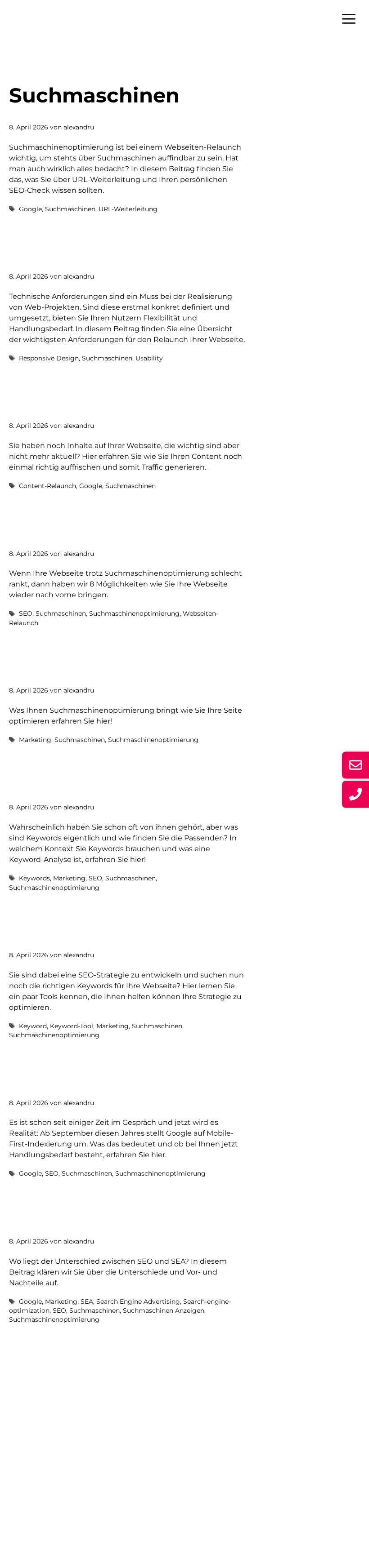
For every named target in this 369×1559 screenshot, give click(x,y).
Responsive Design (49, 358)
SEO (25, 613)
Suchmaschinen (70, 209)
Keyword (33, 1026)
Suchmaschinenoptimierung (134, 613)
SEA (87, 1301)
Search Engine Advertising (138, 1301)
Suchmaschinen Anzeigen (163, 1310)
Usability (149, 358)
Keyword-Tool (71, 1026)
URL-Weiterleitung (128, 209)
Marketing (35, 739)
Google (30, 209)
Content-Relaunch (47, 485)
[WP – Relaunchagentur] (36, 17)
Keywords (34, 878)
